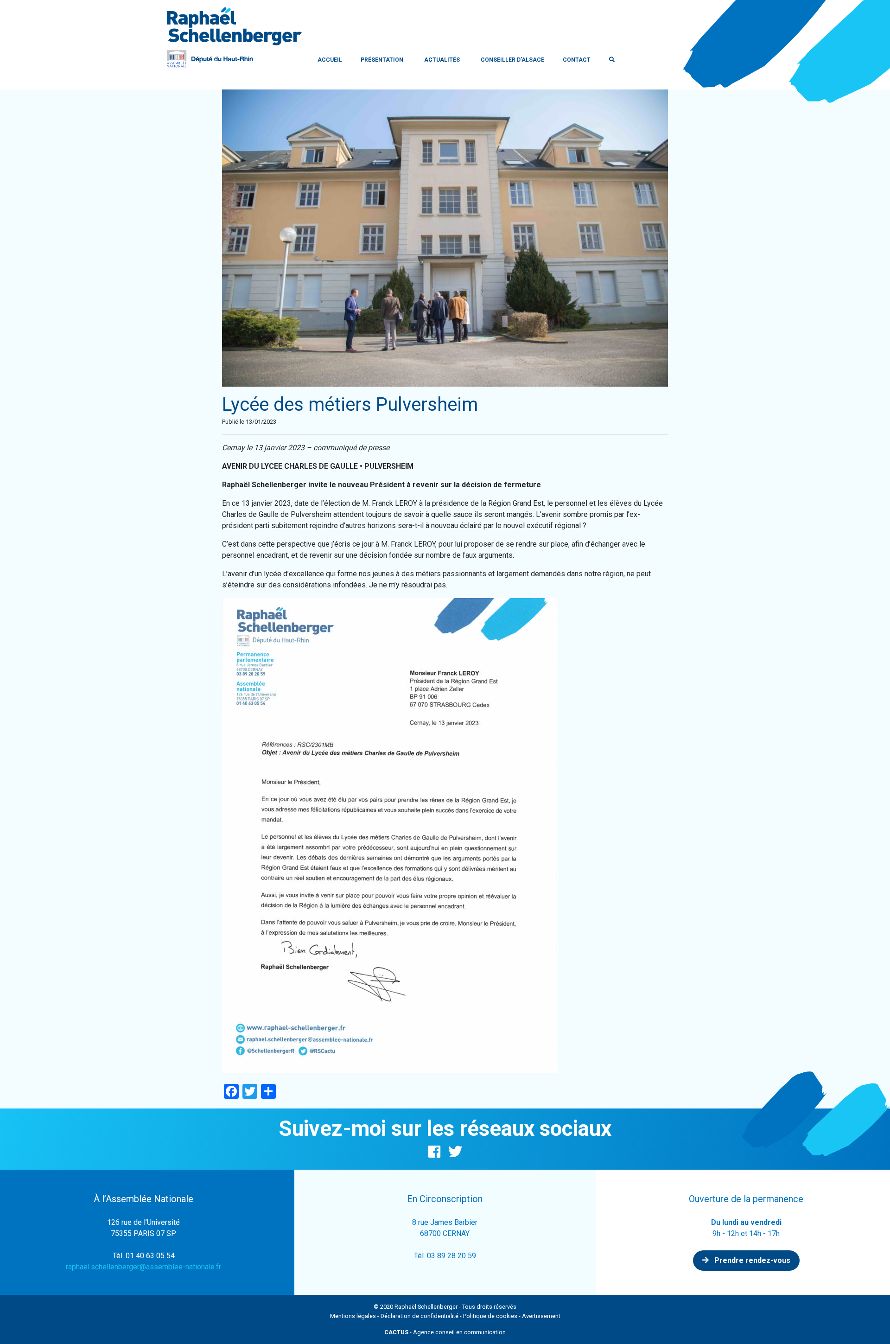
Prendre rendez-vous (751, 1260)
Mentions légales (353, 1315)
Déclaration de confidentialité (419, 1315)
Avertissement (541, 1315)
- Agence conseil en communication (445, 1332)
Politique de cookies (490, 1315)
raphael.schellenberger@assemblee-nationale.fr (143, 1266)
